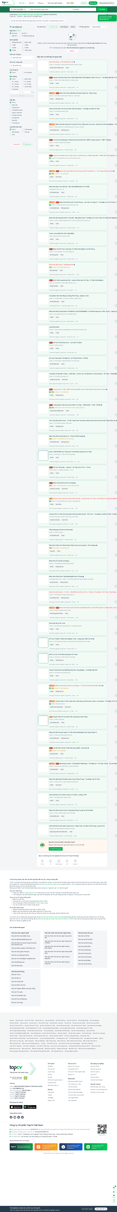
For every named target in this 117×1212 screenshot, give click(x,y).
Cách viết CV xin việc (52, 1043)
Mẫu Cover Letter (96, 1046)
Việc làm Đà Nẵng (49, 1020)
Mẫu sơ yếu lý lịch (26, 1048)
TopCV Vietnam (20, 1092)
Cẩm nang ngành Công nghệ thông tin (19, 1051)
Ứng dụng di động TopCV (75, 1081)
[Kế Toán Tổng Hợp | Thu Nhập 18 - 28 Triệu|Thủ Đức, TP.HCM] (43, 362)
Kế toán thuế (70, 352)
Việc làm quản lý (95, 1071)
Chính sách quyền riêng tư (55, 1080)
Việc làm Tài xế (15, 974)
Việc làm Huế (67, 1023)
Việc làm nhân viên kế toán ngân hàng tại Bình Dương (57, 947)
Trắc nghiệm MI (72, 1100)
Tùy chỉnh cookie (87, 1209)
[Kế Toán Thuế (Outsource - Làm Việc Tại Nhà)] (43, 346)
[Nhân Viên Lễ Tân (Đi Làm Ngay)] (43, 564)
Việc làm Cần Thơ (39, 1020)
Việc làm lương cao (95, 1069)
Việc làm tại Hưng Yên (84, 953)
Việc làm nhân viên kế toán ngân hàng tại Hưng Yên (57, 962)
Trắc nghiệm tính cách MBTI (91, 1038)
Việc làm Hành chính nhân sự (49, 1033)
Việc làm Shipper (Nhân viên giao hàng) (23, 988)
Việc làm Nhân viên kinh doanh (34, 1030)
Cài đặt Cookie (52, 1082)
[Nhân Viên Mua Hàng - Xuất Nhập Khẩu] (43, 268)
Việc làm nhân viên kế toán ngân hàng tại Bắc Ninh (58, 952)
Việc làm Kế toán (90, 1030)
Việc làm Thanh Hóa (72, 1020)
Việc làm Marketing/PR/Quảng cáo (21, 939)
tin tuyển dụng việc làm (30, 892)
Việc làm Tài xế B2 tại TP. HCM (47, 1025)
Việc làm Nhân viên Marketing (62, 1030)
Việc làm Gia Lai (33, 1023)
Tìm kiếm (102, 9)
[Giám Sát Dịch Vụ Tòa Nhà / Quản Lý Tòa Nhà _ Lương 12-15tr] (43, 798)
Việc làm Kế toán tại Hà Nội (63, 1025)
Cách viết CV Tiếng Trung (43, 1046)
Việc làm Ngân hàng (36, 1033)
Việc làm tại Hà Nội (83, 936)
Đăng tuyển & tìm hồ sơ (107, 3)
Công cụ (40, 3)
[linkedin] (18, 1117)
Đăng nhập (93, 3)
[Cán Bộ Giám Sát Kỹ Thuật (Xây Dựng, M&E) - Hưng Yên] (43, 751)
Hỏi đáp (50, 1077)
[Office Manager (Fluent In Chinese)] (43, 533)
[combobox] (21, 57)
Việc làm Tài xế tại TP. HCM (31, 1025)
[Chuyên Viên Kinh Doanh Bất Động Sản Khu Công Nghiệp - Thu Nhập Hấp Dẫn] (43, 673)
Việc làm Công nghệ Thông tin (20, 951)
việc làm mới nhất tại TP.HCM (64, 919)
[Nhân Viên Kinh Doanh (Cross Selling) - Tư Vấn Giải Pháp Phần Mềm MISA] (43, 689)
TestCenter (51, 1092)
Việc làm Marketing (48, 1030)
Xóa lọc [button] (17, 144)
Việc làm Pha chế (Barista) (19, 999)
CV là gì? (43, 1043)
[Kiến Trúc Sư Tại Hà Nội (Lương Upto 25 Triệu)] (43, 658)
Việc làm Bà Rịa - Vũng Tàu (56, 1023)
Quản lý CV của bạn (73, 1066)
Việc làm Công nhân (17, 981)
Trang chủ (13, 16)
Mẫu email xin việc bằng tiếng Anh (87, 1048)
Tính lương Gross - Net (62, 1038)
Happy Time (51, 1100)
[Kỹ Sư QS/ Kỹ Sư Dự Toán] (43, 627)
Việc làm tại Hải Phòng (84, 964)
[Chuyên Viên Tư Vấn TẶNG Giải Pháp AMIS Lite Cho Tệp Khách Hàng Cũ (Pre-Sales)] (43, 393)
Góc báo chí (51, 1069)
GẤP (51, 498)
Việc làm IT (93, 1074)
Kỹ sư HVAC (70, 461)
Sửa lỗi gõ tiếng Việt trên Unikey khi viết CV (79, 1046)
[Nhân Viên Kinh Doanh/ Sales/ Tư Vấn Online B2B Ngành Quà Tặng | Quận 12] (43, 736)
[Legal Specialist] (43, 330)
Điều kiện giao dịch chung (97, 1087)
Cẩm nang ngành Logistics (71, 1051)
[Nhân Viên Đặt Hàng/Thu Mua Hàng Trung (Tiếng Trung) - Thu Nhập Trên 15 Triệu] (43, 783)
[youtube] (14, 1117)
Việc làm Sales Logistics (74, 1033)
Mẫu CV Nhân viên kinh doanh (74, 1041)
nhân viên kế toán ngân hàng (51, 884)
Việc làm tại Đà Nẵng (84, 960)
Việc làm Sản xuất (84, 1035)
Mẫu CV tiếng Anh (29, 1041)
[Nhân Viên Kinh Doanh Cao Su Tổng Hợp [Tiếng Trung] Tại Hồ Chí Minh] (43, 814)
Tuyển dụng (51, 1071)
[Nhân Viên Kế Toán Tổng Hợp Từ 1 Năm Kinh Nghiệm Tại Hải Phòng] (43, 252)
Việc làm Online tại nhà (32, 1038)
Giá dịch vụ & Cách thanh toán (98, 1089)
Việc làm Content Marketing (78, 1030)
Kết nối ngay (26, 1090)
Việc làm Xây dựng (16, 965)
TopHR (50, 1095)
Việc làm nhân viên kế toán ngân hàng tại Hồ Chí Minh (58, 942)
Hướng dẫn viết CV (73, 1069)
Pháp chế (69, 337)
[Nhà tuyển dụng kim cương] (50, 158)
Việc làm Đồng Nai (94, 1020)
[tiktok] (22, 1117)
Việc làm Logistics (62, 1033)
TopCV (69, 3)
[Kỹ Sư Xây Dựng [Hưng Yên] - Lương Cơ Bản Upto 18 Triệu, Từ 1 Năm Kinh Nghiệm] (43, 284)
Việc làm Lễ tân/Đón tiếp (18, 995)
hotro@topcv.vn (18, 1088)
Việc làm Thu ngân (17, 992)
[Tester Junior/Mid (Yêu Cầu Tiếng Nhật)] (43, 237)
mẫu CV (20, 901)
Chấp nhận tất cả (101, 1209)
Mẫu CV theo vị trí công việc (17, 1041)
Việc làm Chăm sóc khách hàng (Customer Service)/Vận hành (24, 943)
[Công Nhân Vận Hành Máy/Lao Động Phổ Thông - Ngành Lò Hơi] (43, 299)
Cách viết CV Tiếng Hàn (15, 1046)
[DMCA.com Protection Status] (25, 1078)
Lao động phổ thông (54, 305)
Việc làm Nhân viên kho (18, 985)
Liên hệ (50, 1074)
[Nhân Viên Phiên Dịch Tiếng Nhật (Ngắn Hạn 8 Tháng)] (43, 580)
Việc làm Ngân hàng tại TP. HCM (84, 1028)
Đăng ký (83, 3)
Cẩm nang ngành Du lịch (57, 1051)
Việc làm (21, 3)
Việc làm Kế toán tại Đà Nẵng (94, 1025)
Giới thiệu (50, 1066)
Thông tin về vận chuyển (97, 1092)
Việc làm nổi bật (94, 1066)
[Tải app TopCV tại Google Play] (30, 1107)
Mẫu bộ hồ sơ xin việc (15, 1048)
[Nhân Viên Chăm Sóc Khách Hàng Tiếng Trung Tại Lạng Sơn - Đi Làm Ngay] (43, 549)
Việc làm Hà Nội (19, 1020)
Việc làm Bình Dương (83, 1020)
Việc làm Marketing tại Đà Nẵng (50, 1028)
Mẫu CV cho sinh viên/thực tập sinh (30, 1043)
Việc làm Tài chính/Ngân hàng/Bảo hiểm (23, 958)
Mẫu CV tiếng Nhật (40, 1041)
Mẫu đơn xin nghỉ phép (37, 1048)
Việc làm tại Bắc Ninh (84, 946)
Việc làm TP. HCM (29, 1020)
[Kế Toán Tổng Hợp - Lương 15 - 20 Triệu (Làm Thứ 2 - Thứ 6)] (43, 471)
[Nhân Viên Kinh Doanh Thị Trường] (43, 486)
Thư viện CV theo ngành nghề (76, 1071)
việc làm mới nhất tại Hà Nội (46, 919)
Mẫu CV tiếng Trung (51, 1041)
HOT (51, 77)
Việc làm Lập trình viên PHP (56, 1035)
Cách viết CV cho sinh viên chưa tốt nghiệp (69, 1043)
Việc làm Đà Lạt (24, 1023)
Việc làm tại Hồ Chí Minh (85, 939)
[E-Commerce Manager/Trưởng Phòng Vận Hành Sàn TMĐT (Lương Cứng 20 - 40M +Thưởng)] (43, 143)
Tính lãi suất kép (72, 1087)
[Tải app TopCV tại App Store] (16, 1107)
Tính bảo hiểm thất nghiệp (75, 1092)
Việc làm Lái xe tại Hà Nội (93, 1023)
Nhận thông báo (56, 849)
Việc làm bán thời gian (96, 1080)
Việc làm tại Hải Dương (84, 957)
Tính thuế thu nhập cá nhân (75, 1038)
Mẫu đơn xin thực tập (62, 1048)
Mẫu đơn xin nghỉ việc (50, 1048)
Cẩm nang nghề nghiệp (55, 3)
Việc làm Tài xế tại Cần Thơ (16, 1025)
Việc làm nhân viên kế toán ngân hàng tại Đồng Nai (57, 957)
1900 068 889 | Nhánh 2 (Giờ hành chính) (28, 1086)
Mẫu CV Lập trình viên (15, 1043)
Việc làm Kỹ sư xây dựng (99, 1033)
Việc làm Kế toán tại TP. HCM (78, 1025)
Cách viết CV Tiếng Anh (87, 1043)
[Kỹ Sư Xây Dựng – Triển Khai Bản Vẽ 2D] (43, 65)
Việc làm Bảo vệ (16, 978)
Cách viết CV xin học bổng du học (59, 1046)
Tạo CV (31, 3)
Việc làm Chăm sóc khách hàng (17, 1038)
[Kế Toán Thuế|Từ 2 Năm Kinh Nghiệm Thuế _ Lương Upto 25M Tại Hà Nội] (43, 643)
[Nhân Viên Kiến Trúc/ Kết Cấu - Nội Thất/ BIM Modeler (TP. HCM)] (43, 190)
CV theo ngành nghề (41, 903)
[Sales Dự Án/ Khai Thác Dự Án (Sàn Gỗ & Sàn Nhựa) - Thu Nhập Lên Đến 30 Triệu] (43, 112)
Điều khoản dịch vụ (53, 1085)
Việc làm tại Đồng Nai (84, 950)
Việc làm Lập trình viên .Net (25, 1035)
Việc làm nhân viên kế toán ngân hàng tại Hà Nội (58, 936)
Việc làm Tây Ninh (14, 1023)
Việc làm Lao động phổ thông (20, 955)
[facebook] (11, 1117)
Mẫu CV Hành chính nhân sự (90, 1041)
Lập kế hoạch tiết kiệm (74, 1089)
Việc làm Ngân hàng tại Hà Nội (67, 1028)
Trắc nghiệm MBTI (73, 1097)
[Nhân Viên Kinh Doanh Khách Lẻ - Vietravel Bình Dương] (43, 439)
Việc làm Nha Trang (43, 1023)
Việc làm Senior (94, 1077)
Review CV (71, 1074)
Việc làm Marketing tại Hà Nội (17, 1028)
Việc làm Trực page (17, 1002)
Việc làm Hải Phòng (60, 1020)
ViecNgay (50, 1097)
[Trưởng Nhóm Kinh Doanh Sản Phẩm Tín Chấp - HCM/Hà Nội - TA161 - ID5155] (43, 408)
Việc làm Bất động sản (17, 962)
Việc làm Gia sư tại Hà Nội (78, 1023)
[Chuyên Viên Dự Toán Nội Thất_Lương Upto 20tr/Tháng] (43, 720)
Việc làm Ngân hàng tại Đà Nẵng (18, 1030)
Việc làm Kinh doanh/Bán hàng (20, 936)
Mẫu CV (101, 1038)
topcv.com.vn (102, 1135)
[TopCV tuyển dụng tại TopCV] (26, 1069)
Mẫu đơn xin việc (73, 1048)
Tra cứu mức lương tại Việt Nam (47, 1038)
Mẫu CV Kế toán (61, 1041)
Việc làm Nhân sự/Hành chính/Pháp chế (23, 948)
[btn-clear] (68, 9)
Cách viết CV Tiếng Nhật (29, 1046)
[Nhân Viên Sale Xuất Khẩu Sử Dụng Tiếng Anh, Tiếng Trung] (43, 96)
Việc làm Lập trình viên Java (41, 1035)
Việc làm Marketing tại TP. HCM (33, 1028)
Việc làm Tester (13, 1035)
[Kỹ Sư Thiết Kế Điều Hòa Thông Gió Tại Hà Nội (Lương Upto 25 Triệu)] (43, 455)
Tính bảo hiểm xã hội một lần (76, 1095)
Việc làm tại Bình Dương (85, 943)
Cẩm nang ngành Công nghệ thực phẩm (40, 1051)
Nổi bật (53, 93)
